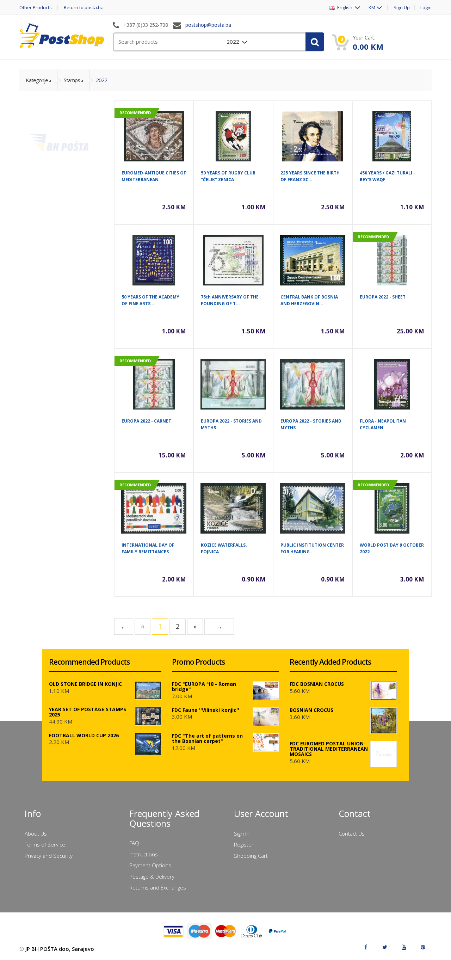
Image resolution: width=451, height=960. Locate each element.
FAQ (134, 843)
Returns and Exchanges (157, 887)
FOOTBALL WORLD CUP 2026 (84, 735)
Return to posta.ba (84, 7)
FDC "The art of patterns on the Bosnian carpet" (207, 738)
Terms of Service (45, 844)
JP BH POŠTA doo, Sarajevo (59, 948)
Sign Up (402, 7)
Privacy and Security (49, 855)
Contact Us (352, 833)
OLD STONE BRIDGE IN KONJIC (85, 684)
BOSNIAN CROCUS (311, 710)
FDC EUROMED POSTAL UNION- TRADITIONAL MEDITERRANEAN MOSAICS (329, 749)
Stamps (72, 80)
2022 (101, 80)
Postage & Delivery (151, 876)
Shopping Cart (251, 855)
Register (244, 844)
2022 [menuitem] (234, 41)
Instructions (143, 854)
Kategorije (37, 80)
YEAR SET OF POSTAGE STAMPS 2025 (87, 712)
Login (426, 7)
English (344, 7)
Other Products (35, 7)
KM (372, 7)
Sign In (241, 833)
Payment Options (150, 865)
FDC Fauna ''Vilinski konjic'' (205, 710)
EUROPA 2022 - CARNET (146, 421)
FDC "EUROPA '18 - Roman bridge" (204, 686)
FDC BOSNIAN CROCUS (317, 684)
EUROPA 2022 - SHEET (383, 297)
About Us (36, 833)
